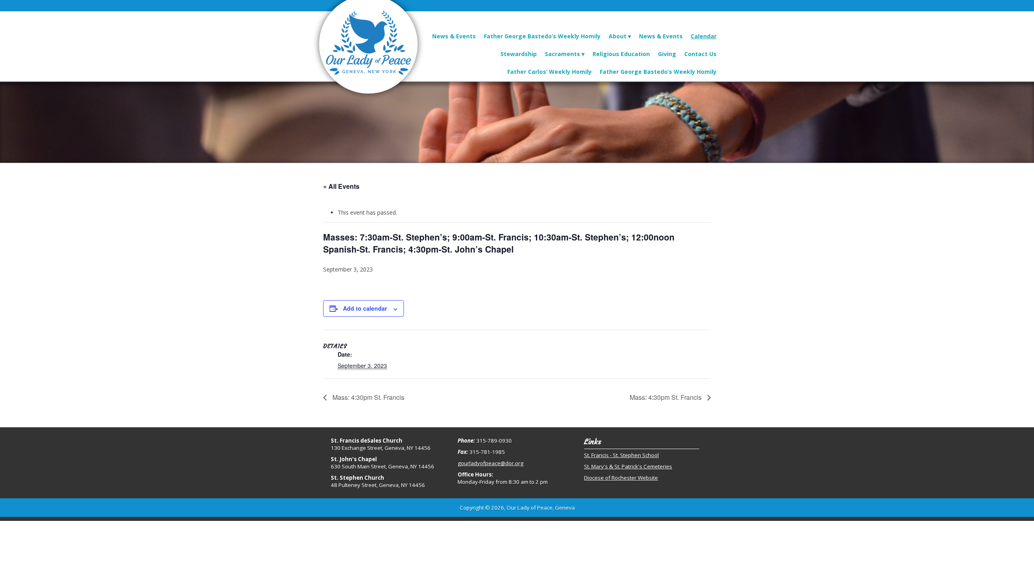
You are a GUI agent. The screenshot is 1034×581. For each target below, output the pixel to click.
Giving (667, 54)
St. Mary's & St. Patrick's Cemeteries (628, 466)
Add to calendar (365, 308)
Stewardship (518, 54)
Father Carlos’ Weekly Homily (549, 71)
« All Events (341, 186)
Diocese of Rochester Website (621, 477)
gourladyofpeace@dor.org (490, 463)
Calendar (704, 36)
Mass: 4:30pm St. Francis (367, 397)
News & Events (454, 36)
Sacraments (562, 54)
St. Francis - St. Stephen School (621, 455)
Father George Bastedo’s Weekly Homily (542, 36)
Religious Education (621, 54)
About (617, 36)
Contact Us (700, 54)
